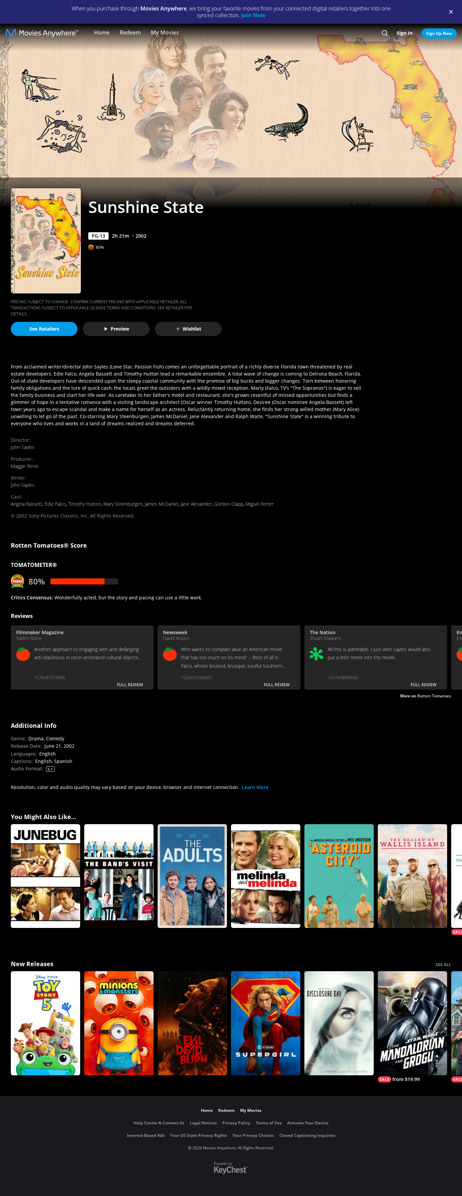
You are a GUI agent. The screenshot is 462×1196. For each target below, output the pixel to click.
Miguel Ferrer (260, 504)
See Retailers (44, 329)
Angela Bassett (26, 504)
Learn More (255, 787)
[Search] (385, 33)
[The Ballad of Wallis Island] (412, 876)
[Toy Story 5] (45, 1023)
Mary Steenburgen (122, 504)
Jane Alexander (196, 504)
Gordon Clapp (228, 504)
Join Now (253, 15)
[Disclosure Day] (339, 1023)
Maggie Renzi (24, 466)
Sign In (405, 33)
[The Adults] (192, 876)
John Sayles (22, 447)
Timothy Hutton (84, 504)
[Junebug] (45, 876)
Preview (120, 329)
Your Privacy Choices (253, 1135)
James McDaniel (161, 504)
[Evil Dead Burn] (192, 1023)
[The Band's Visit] (119, 876)
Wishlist (192, 329)
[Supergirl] (265, 1023)
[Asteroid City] (339, 876)
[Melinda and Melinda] (265, 876)
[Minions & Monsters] (119, 1023)
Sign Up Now (439, 33)
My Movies (165, 32)
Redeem (130, 32)
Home (102, 32)
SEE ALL (443, 964)
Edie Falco (55, 504)
